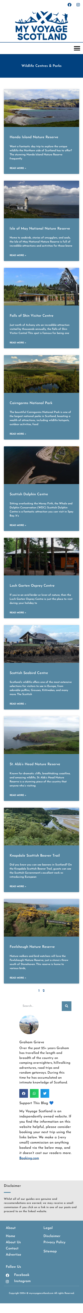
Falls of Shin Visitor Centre (31, 316)
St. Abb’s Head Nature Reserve (35, 764)
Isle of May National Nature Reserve (40, 229)
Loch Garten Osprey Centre (32, 586)
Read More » (18, 168)
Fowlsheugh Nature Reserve (32, 947)
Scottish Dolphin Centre (29, 494)
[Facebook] (69, 5)
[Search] (66, 1006)
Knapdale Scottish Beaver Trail (35, 856)
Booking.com (29, 1158)
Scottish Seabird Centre (29, 673)
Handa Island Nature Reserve (34, 137)
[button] (23, 1093)
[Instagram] (78, 5)
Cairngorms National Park (31, 403)
